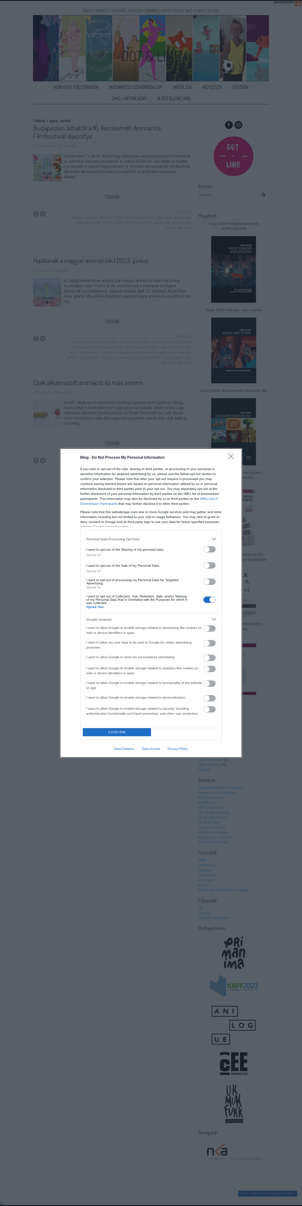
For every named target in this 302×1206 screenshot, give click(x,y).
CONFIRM (117, 732)
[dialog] (151, 603)
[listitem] (151, 538)
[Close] (232, 457)
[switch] (209, 549)
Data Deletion (124, 749)
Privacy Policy (178, 749)
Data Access (151, 749)
